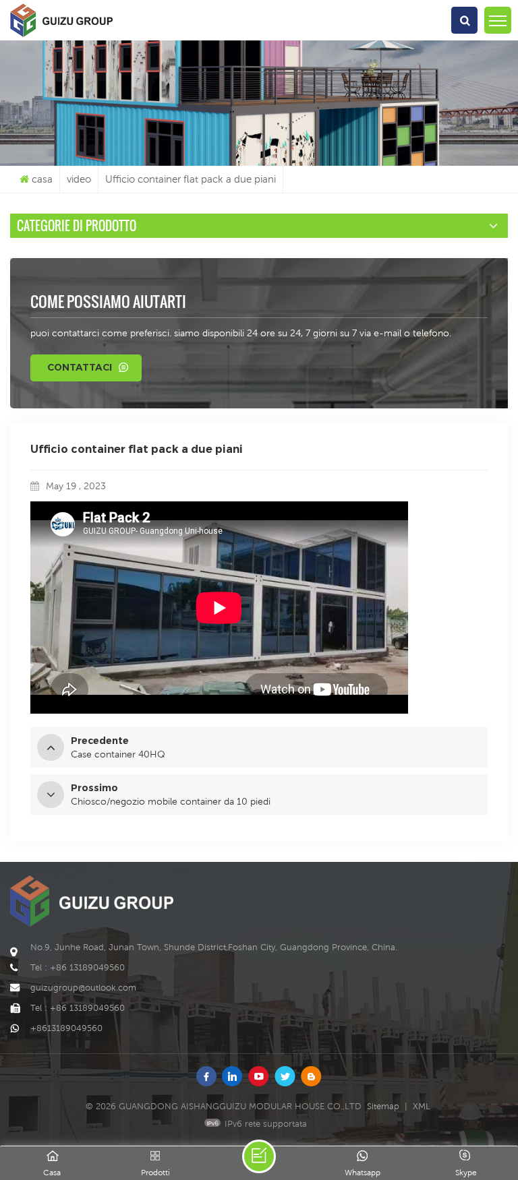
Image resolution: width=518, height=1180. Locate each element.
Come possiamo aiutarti (108, 301)
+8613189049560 (66, 1028)
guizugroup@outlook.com (83, 988)
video (79, 179)
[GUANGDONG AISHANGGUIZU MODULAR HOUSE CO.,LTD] (61, 37)
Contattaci (79, 367)
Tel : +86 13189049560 (77, 967)
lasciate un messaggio (259, 1156)
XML (421, 1106)
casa (42, 179)
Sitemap (383, 1106)
